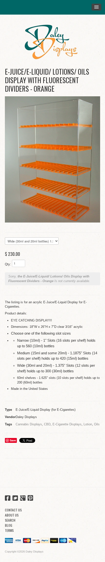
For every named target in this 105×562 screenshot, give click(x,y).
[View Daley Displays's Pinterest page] (30, 498)
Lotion (88, 424)
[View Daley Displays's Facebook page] (7, 498)
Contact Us (13, 509)
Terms (9, 530)
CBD (47, 424)
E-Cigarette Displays (67, 424)
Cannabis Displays (29, 424)
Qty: (8, 264)
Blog (8, 525)
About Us (12, 514)
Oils (97, 424)
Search (10, 520)
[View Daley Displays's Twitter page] (15, 498)
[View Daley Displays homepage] (52, 40)
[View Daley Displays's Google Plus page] (23, 498)
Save (13, 440)
